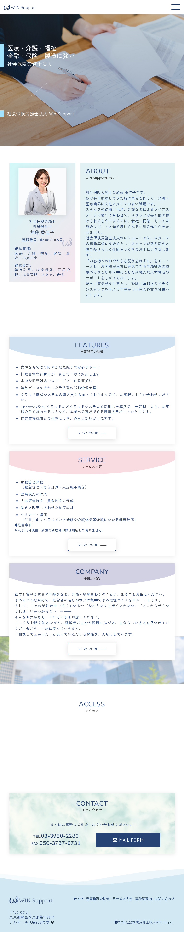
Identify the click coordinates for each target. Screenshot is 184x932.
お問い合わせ (165, 898)
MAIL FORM (131, 840)
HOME (78, 898)
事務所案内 (143, 898)
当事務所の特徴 (97, 898)
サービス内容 (122, 898)
